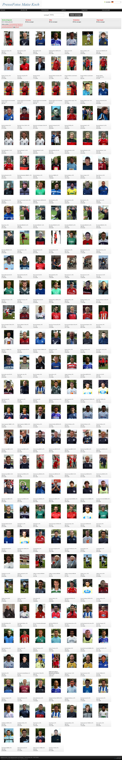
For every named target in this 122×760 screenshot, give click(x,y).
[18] (16, 25)
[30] (18, 27)
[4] (13, 24)
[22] (2, 27)
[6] (16, 24)
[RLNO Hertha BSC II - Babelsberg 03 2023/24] (56, 660)
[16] (12, 25)
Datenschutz (14, 759)
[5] (14, 24)
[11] (2, 25)
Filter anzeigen (30, 22)
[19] (18, 25)
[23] (4, 27)
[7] (17, 24)
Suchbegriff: (46, 15)
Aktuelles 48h (24, 10)
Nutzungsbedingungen (23, 759)
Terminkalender (45, 10)
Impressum (3, 759)
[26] (10, 27)
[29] (16, 27)
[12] (4, 25)
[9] (20, 24)
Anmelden (108, 2)
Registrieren (84, 10)
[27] (12, 27)
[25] (8, 27)
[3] (12, 24)
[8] (18, 24)
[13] (6, 25)
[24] (6, 27)
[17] (14, 25)
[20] (20, 25)
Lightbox (63, 10)
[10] (22, 24)
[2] (10, 24)
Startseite (2, 10)
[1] (9, 24)
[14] (8, 25)
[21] (21, 25)
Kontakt (8, 759)
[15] (10, 25)
